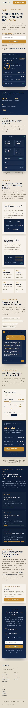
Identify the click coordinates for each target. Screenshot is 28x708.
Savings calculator (6, 679)
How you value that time (10, 412)
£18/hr (7, 415)
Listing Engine (5, 677)
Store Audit (4, 674)
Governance (4, 681)
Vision (15, 674)
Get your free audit (19, 2)
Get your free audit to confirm (14, 449)
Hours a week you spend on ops (13, 405)
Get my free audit (14, 41)
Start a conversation (14, 599)
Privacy (3, 691)
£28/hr (14, 415)
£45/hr (20, 415)
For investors (17, 677)
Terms (3, 689)
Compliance (4, 695)
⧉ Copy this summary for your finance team (14, 453)
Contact (16, 679)
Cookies (4, 693)
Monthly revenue (14, 399)
